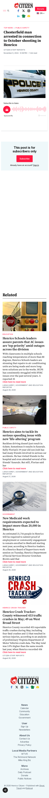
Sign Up (24, 726)
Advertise (24, 741)
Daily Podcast (24, 772)
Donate (40, 9)
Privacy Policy (24, 745)
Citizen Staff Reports (14, 50)
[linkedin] (18, 16)
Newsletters (24, 729)
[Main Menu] (5, 11)
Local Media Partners (24, 750)
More (24, 766)
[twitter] (23, 10)
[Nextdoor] (23, 16)
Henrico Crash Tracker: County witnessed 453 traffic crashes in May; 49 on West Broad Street (22, 617)
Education (8, 334)
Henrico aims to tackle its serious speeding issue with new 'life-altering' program (22, 435)
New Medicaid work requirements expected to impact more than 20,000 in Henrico (22, 523)
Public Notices (24, 778)
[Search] (8, 11)
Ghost (41, 785)
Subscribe (25, 158)
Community (24, 711)
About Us (24, 735)
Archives (24, 769)
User (24, 723)
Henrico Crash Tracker (14, 608)
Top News (8, 28)
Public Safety (22, 28)
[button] (5, 790)
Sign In (36, 165)
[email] (28, 16)
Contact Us (24, 738)
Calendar (24, 708)
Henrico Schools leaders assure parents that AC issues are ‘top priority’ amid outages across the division (24, 343)
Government (9, 514)
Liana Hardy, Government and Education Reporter (23, 386)
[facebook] (18, 10)
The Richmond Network (24, 757)
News (24, 705)
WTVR (24, 754)
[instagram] (28, 10)
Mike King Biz (24, 760)
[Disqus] (24, 210)
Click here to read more (14, 382)
